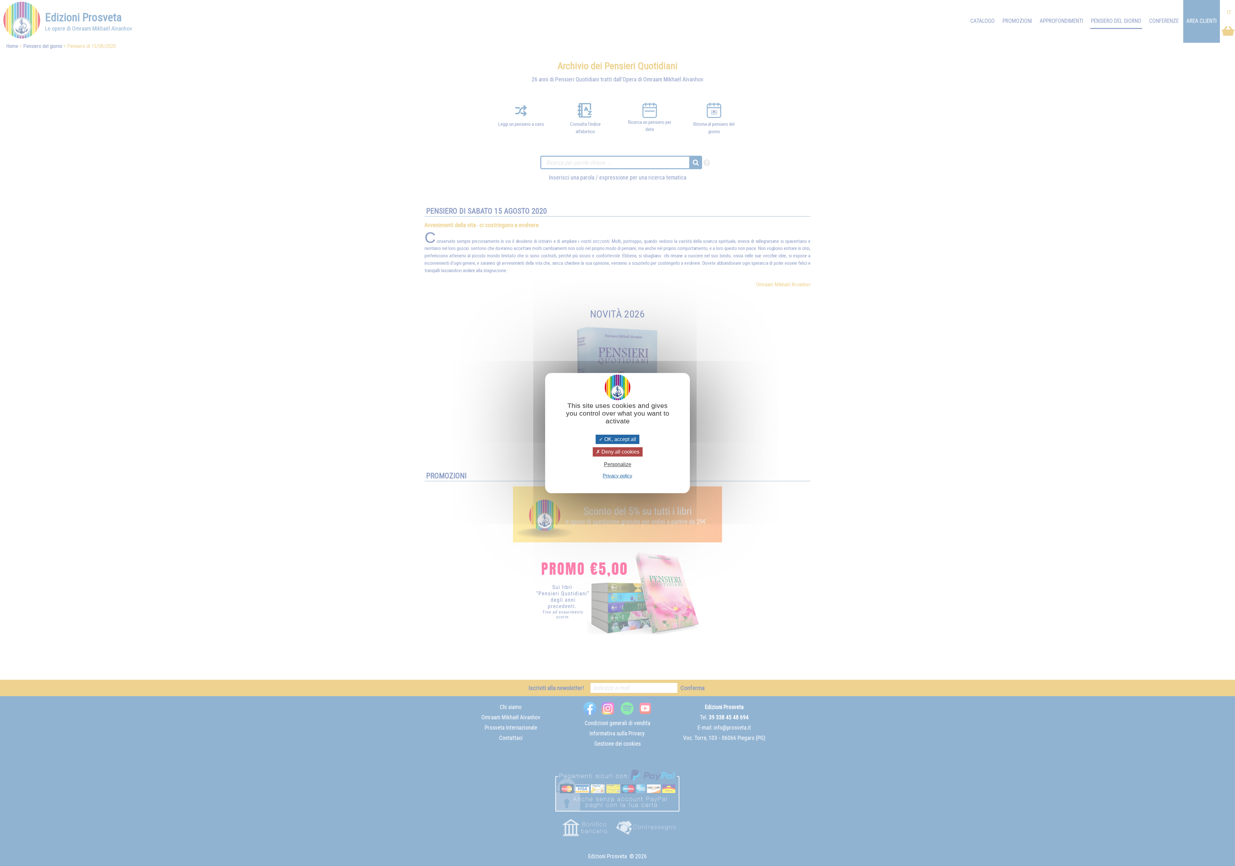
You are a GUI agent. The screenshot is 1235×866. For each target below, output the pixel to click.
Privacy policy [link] (617, 475)
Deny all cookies (619, 452)
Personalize (617, 464)
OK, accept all (619, 439)
